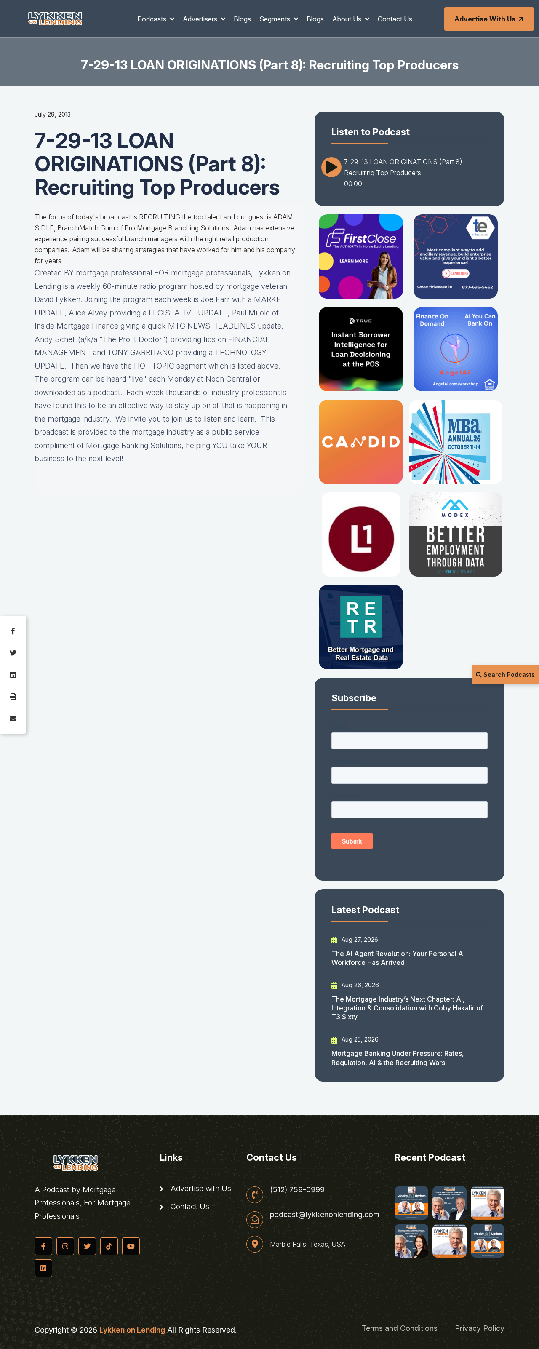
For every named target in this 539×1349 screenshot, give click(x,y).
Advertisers (201, 19)
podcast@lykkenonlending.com (324, 1214)
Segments (275, 19)
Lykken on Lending (132, 1329)
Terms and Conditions (400, 1328)
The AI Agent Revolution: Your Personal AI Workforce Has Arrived (398, 958)
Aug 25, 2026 (359, 1039)
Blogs (242, 19)
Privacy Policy (479, 1328)
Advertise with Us (484, 19)
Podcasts (152, 19)
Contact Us (395, 19)
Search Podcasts (508, 674)
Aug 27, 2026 (359, 939)
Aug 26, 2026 (359, 984)
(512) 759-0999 (297, 1190)
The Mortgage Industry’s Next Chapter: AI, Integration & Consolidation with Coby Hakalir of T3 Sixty (407, 1008)
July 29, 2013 (53, 114)
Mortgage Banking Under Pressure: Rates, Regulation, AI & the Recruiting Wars (397, 1057)
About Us (347, 19)
